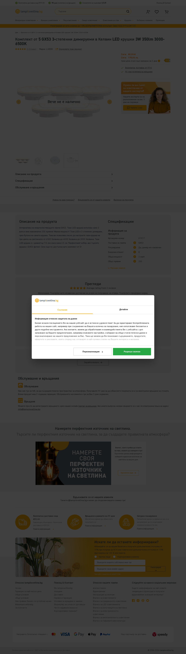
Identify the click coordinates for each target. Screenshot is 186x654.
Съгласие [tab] (62, 310)
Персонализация (91, 351)
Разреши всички (132, 351)
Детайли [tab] (123, 309)
